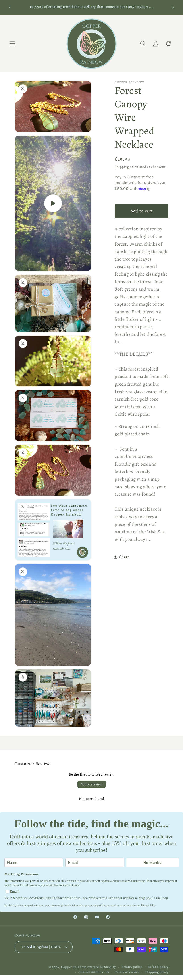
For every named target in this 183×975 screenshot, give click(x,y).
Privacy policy (132, 966)
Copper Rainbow (73, 967)
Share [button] (124, 556)
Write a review (91, 784)
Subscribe (152, 862)
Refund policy (158, 966)
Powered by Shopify (101, 967)
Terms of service (127, 972)
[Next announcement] (173, 7)
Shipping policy (156, 972)
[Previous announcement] (10, 7)
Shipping (122, 166)
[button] (12, 43)
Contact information (93, 972)
